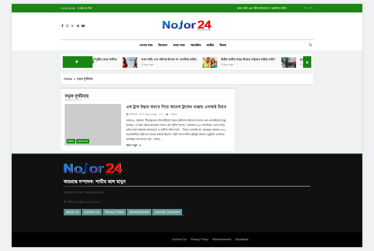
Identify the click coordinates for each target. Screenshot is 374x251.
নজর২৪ (133, 114)
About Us (72, 212)
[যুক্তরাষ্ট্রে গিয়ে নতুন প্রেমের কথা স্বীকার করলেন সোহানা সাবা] (282, 64)
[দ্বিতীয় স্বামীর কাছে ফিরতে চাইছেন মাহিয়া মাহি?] (203, 64)
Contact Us (92, 212)
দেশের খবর (146, 45)
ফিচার (223, 45)
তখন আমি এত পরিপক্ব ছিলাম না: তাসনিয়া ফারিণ (262, 8)
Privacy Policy (114, 212)
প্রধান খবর (179, 45)
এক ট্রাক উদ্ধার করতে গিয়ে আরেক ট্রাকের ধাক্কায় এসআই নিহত (176, 106)
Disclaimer (242, 239)
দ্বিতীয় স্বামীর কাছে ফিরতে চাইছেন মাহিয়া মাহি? (242, 59)
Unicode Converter (167, 212)
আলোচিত (196, 45)
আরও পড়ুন (132, 145)
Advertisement (139, 212)
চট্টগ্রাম (71, 141)
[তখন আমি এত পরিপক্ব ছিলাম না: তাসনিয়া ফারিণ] (123, 64)
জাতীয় (210, 45)
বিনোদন (162, 45)
